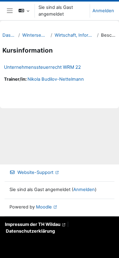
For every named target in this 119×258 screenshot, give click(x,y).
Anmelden (103, 10)
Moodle (44, 207)
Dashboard (9, 35)
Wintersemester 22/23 (35, 35)
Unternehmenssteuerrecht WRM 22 (42, 67)
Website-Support (35, 172)
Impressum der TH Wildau (32, 224)
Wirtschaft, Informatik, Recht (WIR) (75, 35)
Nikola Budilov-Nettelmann (55, 79)
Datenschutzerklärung (30, 231)
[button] (24, 11)
